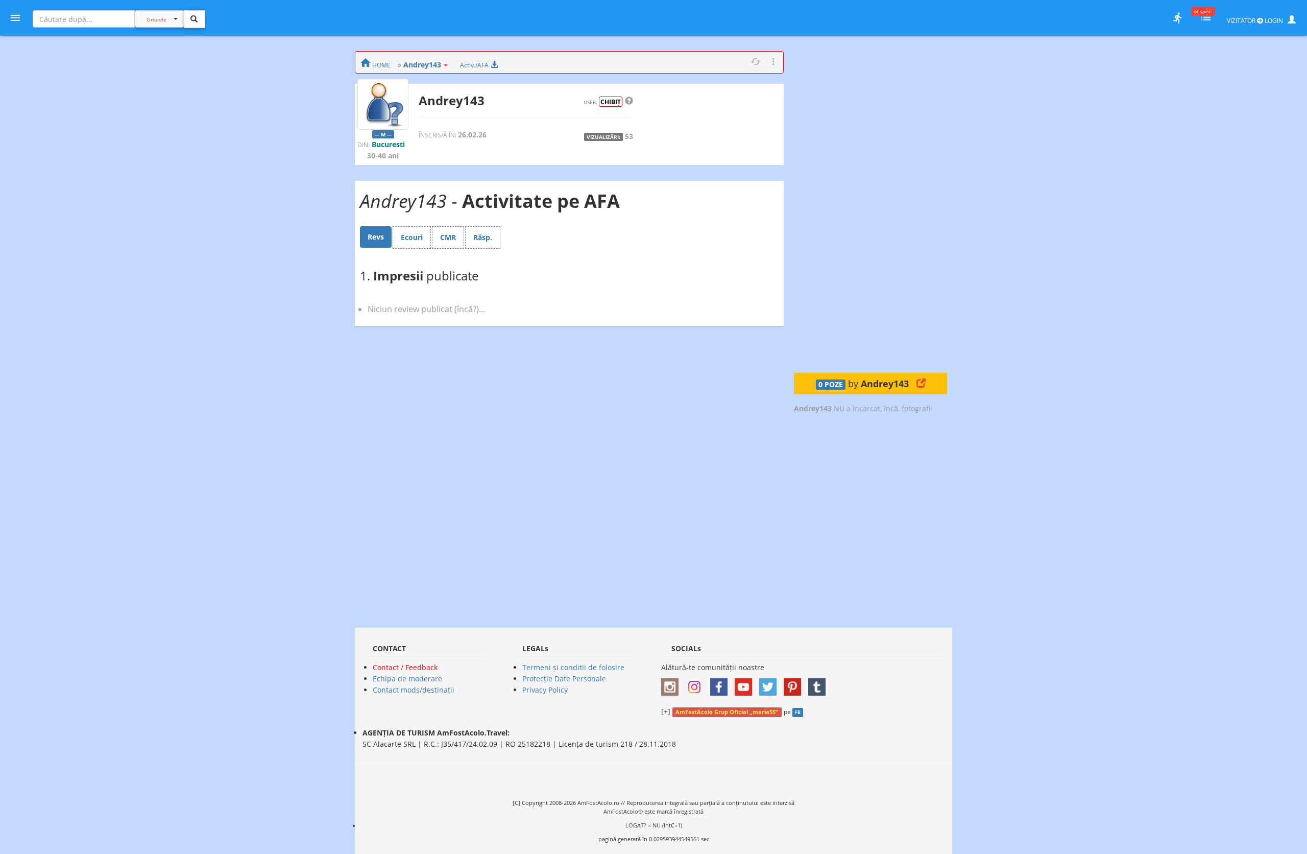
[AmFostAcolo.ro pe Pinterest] (795, 684)
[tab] (376, 237)
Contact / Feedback (405, 667)
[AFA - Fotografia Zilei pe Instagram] (697, 684)
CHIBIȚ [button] (610, 102)
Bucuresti (388, 144)
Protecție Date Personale (564, 678)
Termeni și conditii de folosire (573, 667)
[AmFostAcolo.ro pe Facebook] (721, 684)
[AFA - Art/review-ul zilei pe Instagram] (672, 684)
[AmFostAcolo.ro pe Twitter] (770, 684)
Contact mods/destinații (413, 690)
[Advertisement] (870, 204)
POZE (830, 384)
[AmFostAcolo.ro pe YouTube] (746, 684)
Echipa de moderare (407, 678)
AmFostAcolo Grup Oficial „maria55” (726, 712)
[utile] (1177, 18)
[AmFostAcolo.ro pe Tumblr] (819, 684)
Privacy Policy (545, 690)
